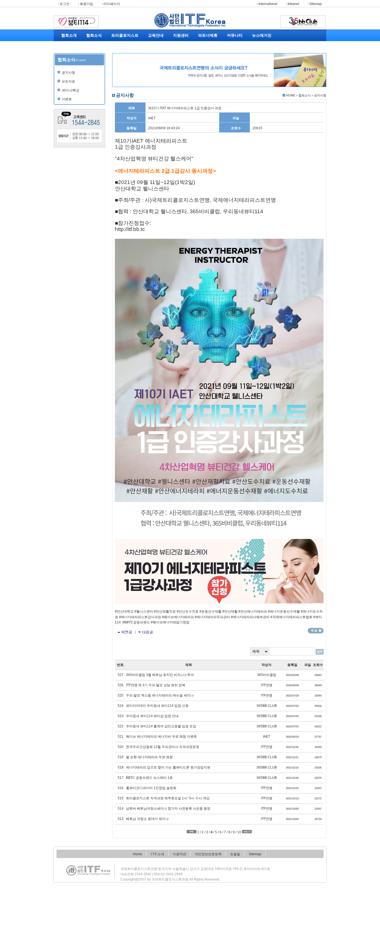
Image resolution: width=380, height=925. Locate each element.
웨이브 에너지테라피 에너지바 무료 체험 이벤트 (161, 736)
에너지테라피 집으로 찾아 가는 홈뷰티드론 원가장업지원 (168, 767)
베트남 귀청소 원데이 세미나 (147, 819)
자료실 (231, 57)
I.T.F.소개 (157, 854)
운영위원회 (69, 76)
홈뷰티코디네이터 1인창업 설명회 (151, 788)
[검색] (320, 652)
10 (239, 832)
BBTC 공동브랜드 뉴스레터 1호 (149, 778)
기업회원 (206, 64)
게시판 (231, 45)
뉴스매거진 (262, 35)
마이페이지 (111, 4)
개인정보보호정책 (208, 854)
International (267, 4)
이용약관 (179, 854)
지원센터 (181, 35)
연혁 (69, 57)
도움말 (235, 854)
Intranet (293, 4)
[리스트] (316, 630)
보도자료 (94, 51)
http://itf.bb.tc (130, 229)
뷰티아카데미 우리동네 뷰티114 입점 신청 (157, 706)
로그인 (64, 4)
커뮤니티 (235, 35)
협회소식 (94, 35)
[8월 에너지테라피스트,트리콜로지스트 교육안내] (125, 633)
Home (137, 854)
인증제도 (206, 51)
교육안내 (156, 35)
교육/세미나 (94, 57)
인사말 (69, 45)
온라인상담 (180, 51)
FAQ (180, 45)
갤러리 (231, 51)
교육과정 (155, 45)
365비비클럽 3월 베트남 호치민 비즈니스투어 (160, 675)
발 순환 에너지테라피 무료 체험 (149, 757)
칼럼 (262, 57)
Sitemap (315, 4)
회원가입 (86, 4)
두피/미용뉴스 (261, 45)
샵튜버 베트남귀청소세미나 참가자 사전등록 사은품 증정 (168, 808)
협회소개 (69, 35)
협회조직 (69, 70)
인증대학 (155, 64)
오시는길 (69, 82)
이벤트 (95, 64)
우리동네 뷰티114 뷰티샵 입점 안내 (152, 716)
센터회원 (206, 57)
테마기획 (262, 51)
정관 (69, 64)
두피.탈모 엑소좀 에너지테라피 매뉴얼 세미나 (160, 695)
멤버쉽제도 (206, 45)
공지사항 (94, 45)
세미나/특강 (70, 90)
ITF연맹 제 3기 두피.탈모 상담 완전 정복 (155, 685)
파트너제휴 (208, 35)
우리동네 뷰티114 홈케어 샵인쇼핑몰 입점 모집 (161, 726)
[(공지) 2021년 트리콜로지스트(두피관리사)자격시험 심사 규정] (145, 633)
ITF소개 (69, 51)
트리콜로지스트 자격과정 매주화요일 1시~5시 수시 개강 (167, 798)
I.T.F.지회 (156, 51)
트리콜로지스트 (125, 35)
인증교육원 (155, 57)
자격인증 (122, 51)
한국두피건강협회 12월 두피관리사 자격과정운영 (162, 747)
